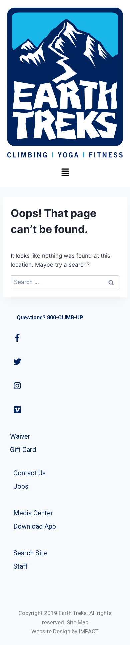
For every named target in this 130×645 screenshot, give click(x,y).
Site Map (77, 622)
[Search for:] (65, 282)
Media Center (33, 513)
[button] (65, 172)
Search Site (30, 553)
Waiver (20, 436)
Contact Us (29, 473)
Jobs (20, 486)
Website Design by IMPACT (65, 631)
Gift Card (23, 450)
